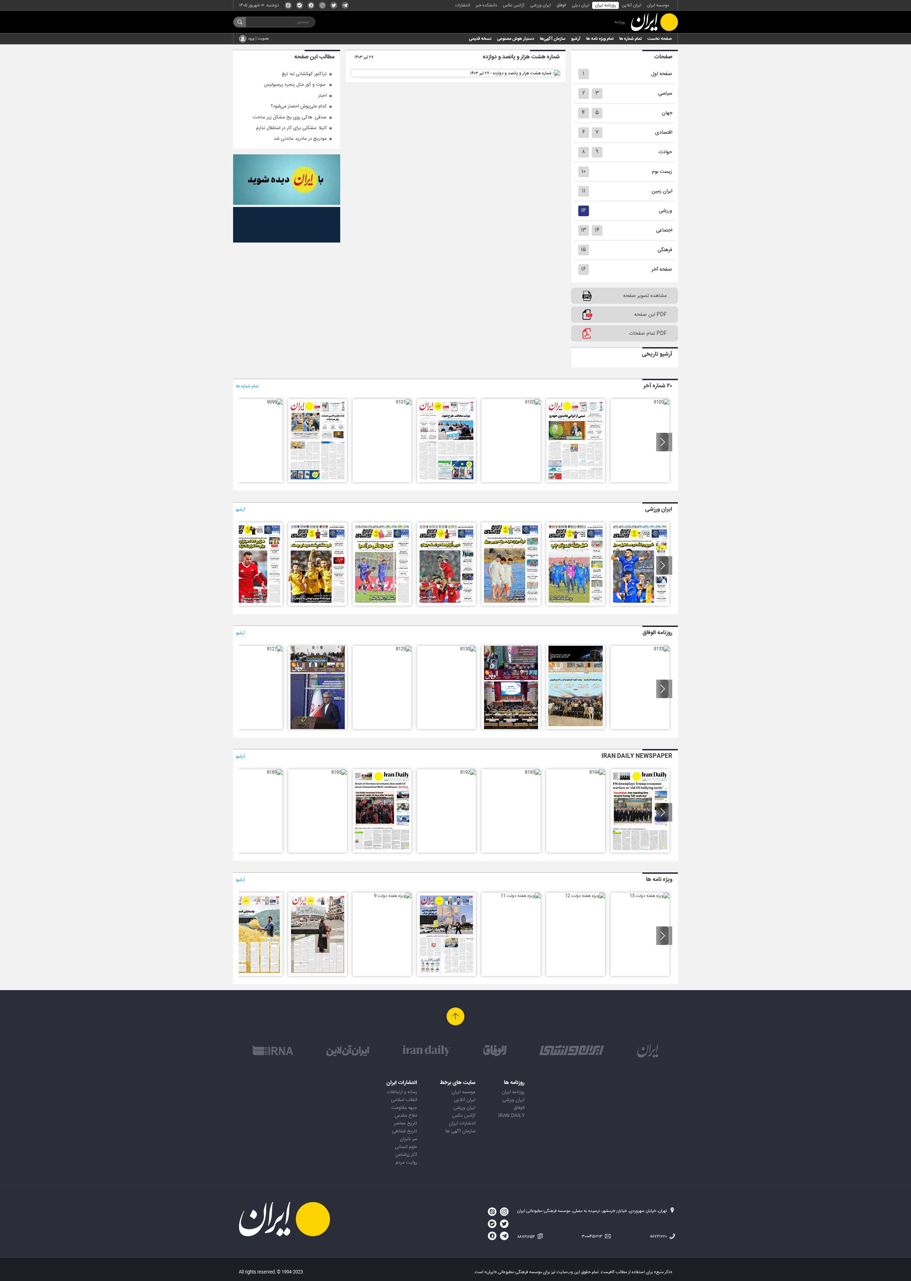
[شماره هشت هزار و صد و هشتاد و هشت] (253, 604)
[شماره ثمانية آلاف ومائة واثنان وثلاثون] (575, 728)
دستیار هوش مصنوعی (515, 38)
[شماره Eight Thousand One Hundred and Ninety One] (382, 851)
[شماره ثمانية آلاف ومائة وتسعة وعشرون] (403, 649)
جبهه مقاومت (404, 1108)
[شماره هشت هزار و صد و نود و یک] (446, 604)
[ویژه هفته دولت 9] (392, 895)
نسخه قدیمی (480, 38)
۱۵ (583, 250)
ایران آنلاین (631, 5)
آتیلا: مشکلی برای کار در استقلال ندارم (291, 128)
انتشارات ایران (462, 1123)
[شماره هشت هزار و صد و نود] (382, 604)
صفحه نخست (659, 38)
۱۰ (583, 171)
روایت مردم (406, 1162)
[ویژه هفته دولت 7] (253, 974)
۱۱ (583, 191)
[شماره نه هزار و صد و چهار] (575, 481)
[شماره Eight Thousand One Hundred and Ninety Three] (533, 772)
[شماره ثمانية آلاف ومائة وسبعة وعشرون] (275, 649)
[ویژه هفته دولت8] (317, 974)
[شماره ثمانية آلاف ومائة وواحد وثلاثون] (510, 728)
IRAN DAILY (511, 1116)
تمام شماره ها (630, 38)
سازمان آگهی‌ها (552, 38)
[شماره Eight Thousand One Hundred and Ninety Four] (597, 772)
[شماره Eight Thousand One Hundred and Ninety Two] (468, 772)
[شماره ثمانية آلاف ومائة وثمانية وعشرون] (317, 728)
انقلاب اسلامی (404, 1100)
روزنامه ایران (605, 5)
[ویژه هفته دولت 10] (446, 974)
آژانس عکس (514, 5)
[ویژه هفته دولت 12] (585, 895)
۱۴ (597, 230)
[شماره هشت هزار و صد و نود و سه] (575, 604)
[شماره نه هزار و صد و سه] (533, 402)
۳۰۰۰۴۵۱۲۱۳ (593, 1236)
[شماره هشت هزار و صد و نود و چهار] (640, 604)
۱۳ (583, 230)
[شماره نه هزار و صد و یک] (403, 402)
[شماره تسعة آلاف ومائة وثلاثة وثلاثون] (661, 649)
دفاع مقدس (406, 1116)
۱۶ (583, 269)
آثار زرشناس (406, 1155)
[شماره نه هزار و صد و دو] (446, 481)
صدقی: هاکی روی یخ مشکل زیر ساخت (290, 117)
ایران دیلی (580, 5)
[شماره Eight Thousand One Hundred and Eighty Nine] (275, 772)
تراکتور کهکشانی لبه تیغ (304, 74)
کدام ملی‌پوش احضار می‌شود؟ (299, 106)
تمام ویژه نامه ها (600, 38)
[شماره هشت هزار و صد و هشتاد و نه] (317, 604)
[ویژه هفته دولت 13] (649, 895)
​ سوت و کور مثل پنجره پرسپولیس (295, 85)
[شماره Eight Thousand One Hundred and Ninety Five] (640, 851)
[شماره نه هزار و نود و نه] (275, 402)
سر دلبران (408, 1139)
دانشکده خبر (486, 5)
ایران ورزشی (540, 5)
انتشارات (462, 5)
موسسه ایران (658, 5)
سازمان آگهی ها (460, 1131)
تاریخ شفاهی (404, 1131)
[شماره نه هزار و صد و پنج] (661, 402)
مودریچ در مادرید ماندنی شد (300, 139)
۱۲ (583, 211)
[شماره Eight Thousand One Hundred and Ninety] (339, 772)
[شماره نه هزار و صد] (317, 481)
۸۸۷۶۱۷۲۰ (659, 1236)
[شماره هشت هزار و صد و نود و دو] (510, 604)
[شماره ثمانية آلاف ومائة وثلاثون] (468, 649)
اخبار (322, 96)
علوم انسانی (406, 1147)
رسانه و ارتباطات (402, 1092)
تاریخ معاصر (405, 1123)
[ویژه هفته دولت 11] (521, 895)
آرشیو (575, 38)
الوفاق (561, 5)
